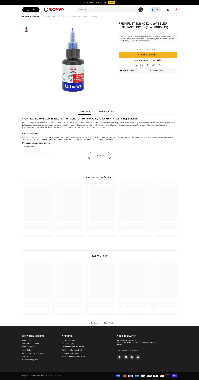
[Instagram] (125, 357)
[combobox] (107, 9)
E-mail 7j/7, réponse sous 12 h (127, 351)
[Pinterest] (131, 357)
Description (84, 112)
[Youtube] (138, 357)
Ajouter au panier (147, 55)
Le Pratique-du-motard (31, 17)
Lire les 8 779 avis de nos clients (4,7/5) (99, 323)
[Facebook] (119, 357)
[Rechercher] (109, 9)
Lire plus (99, 156)
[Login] (168, 9)
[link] (37, 224)
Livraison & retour (106, 112)
